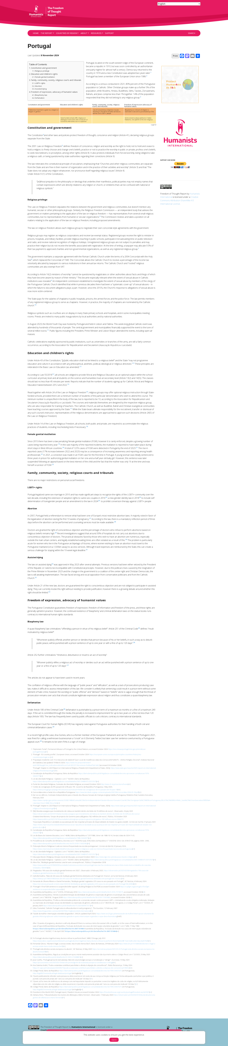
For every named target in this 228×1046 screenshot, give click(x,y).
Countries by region (66, 33)
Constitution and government (44, 68)
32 (52, 564)
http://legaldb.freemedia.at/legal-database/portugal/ (52, 973)
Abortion (38, 86)
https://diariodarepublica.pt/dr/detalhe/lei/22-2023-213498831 (56, 957)
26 (99, 501)
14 (53, 374)
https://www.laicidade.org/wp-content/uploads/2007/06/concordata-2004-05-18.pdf (107, 792)
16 (87, 392)
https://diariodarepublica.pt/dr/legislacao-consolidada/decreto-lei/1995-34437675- (90, 970)
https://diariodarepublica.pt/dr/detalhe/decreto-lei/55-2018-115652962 (60, 843)
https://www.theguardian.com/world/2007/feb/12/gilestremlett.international (61, 911)
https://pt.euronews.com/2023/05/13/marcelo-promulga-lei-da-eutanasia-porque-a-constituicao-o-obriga (73, 962)
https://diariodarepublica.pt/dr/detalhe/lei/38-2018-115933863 (86, 897)
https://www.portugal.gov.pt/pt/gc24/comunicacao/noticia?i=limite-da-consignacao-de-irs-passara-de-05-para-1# (75, 789)
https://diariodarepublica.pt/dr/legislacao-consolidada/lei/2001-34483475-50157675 (64, 781)
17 (71, 409)
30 (126, 539)
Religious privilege (42, 71)
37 (68, 665)
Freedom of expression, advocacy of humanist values (54, 92)
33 (36, 577)
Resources (96, 33)
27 (90, 518)
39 (53, 727)
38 (64, 709)
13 (80, 366)
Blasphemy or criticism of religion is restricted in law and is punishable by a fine (139, 111)
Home (36, 33)
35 (139, 628)
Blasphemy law (41, 95)
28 (115, 522)
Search (191, 33)
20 (63, 447)
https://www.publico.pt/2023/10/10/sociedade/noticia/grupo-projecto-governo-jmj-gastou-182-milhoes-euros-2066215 (78, 819)
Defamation (39, 98)
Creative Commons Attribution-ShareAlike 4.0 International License (179, 200)
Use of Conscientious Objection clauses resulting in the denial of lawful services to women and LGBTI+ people (106, 111)
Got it (114, 1039)
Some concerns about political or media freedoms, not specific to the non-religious (139, 119)
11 (48, 330)
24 (106, 497)
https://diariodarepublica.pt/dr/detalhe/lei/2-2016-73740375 (100, 892)
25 (140, 497)
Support (109, 33)
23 (53, 464)
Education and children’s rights (44, 74)
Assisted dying (41, 89)
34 (49, 592)
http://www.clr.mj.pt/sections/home (114, 784)
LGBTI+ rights (40, 83)
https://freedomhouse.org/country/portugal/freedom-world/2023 (124, 992)
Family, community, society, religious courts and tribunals (56, 80)
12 (133, 363)
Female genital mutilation (45, 77)
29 (56, 533)
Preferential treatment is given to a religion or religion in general (43, 111)
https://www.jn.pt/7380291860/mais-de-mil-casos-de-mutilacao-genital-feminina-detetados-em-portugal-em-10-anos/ (77, 878)
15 (68, 384)
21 (137, 447)
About (84, 33)
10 (35, 305)
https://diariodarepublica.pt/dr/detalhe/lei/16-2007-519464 (58, 928)
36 (134, 642)
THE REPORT (46, 33)
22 (42, 454)
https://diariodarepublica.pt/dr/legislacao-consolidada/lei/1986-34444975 (60, 838)
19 (59, 444)
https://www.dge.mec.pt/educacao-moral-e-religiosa (114, 857)
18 (87, 426)
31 (87, 550)
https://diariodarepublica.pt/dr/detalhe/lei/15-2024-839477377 (66, 905)
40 (41, 741)
